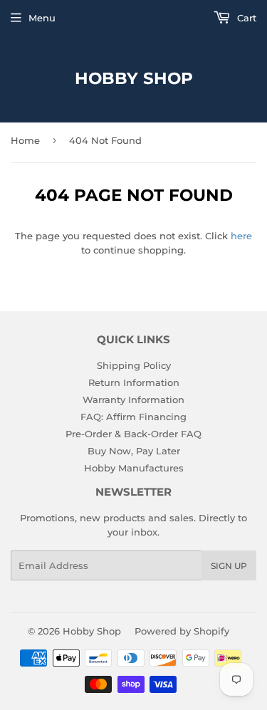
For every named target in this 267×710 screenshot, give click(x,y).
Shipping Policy (134, 365)
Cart (245, 18)
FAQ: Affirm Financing (133, 416)
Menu (42, 18)
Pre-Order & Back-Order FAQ (133, 433)
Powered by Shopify (182, 631)
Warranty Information (133, 399)
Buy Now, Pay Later (134, 450)
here (241, 235)
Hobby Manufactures (134, 468)
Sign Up (229, 565)
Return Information (133, 382)
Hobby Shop (134, 78)
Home (25, 140)
